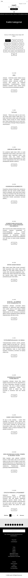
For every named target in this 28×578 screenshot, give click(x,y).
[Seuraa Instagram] (6, 525)
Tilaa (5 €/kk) (14, 9)
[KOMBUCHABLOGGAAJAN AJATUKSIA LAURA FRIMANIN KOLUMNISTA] (14, 213)
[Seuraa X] (20, 525)
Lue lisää (14, 90)
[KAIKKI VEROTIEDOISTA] (14, 407)
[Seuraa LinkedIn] (22, 525)
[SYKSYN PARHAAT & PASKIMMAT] (14, 482)
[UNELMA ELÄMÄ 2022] (14, 139)
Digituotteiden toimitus (14, 553)
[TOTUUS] (14, 102)
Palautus (14, 551)
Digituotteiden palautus (14, 554)
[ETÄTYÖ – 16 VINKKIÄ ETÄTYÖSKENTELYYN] (14, 291)
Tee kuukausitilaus (14, 568)
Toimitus (14, 550)
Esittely (14, 548)
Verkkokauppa (14, 566)
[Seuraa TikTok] (8, 525)
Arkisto (14, 565)
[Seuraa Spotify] (15, 525)
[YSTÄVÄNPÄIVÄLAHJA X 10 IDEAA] (14, 330)
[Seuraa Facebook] (13, 525)
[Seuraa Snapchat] (17, 525)
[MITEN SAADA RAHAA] (14, 254)
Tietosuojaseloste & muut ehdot (14, 556)
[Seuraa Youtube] (10, 525)
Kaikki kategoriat (14, 563)
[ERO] (14, 65)
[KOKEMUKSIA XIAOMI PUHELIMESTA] (14, 367)
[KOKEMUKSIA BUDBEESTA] (14, 176)
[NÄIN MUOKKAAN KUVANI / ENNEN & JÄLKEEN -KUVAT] (14, 444)
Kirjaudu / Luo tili (22, 3)
